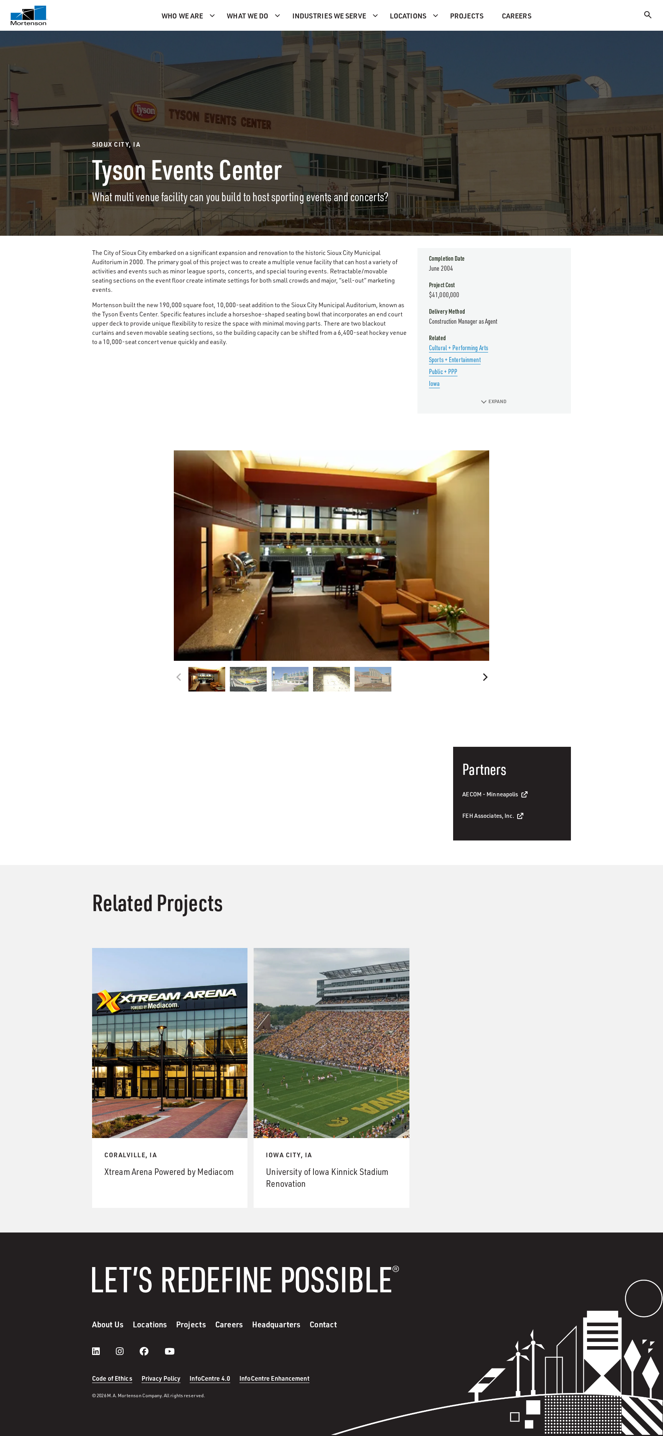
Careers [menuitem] (516, 15)
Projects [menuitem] (466, 15)
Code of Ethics (112, 1378)
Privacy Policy (161, 1378)
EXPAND (497, 401)
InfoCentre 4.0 (210, 1378)
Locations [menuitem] (408, 15)
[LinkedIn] (103, 1351)
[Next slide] (484, 677)
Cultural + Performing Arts (458, 347)
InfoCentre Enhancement (274, 1378)
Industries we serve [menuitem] (329, 15)
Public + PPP (443, 371)
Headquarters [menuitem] (276, 1324)
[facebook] (152, 1351)
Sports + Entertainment (455, 359)
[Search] (648, 16)
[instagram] (127, 1351)
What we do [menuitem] (247, 15)
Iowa (434, 383)
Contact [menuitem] (323, 1324)
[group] (331, 555)
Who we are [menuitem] (182, 15)
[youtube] (170, 1351)
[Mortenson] (29, 15)
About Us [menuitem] (108, 1324)
